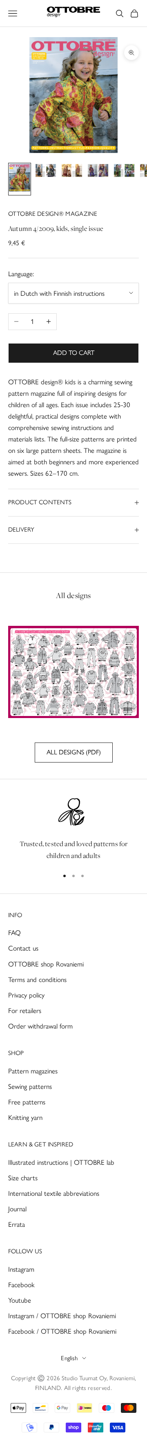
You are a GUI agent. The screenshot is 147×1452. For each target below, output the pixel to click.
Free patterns (26, 1102)
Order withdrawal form (40, 1026)
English (69, 1358)
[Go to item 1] (19, 179)
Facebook (21, 1285)
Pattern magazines (33, 1071)
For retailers (24, 1010)
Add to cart (73, 353)
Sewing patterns (30, 1086)
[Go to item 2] (45, 172)
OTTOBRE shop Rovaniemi (46, 964)
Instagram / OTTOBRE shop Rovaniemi (62, 1316)
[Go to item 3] (71, 172)
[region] (73, 829)
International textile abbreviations (53, 1193)
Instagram (21, 1269)
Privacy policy (26, 995)
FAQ (14, 933)
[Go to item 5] (124, 172)
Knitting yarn (25, 1117)
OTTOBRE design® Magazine (53, 213)
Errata (16, 1224)
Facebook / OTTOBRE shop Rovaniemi (62, 1331)
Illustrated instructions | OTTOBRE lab (61, 1162)
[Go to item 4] (98, 172)
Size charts (23, 1178)
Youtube (19, 1300)
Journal (17, 1209)
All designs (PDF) (74, 752)
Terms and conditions (37, 979)
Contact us (23, 948)
